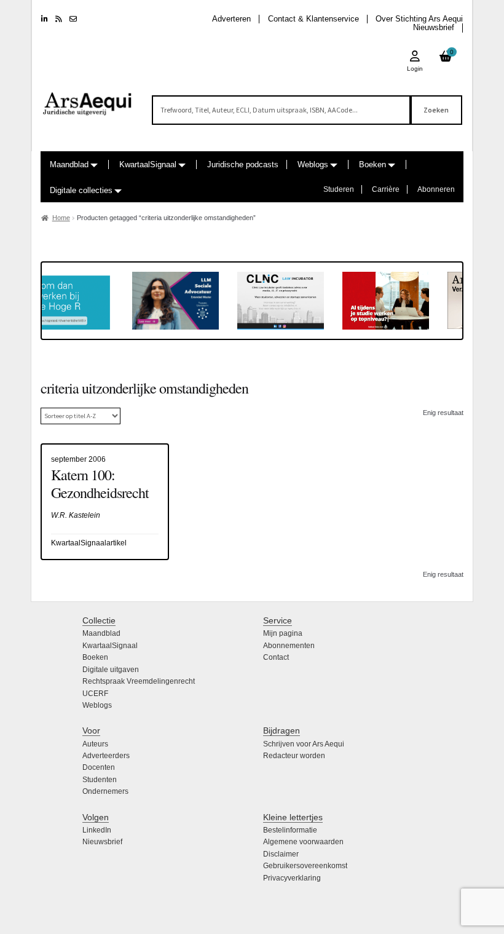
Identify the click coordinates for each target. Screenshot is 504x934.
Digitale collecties (81, 190)
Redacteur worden (294, 755)
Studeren (338, 189)
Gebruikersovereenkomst (305, 865)
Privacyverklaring (292, 878)
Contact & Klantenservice (313, 18)
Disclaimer (281, 854)
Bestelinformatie (290, 830)
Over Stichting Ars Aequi (419, 18)
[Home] (87, 98)
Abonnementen (289, 645)
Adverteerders (106, 755)
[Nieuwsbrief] (73, 19)
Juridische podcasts (242, 164)
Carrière (386, 189)
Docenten (98, 767)
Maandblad (69, 164)
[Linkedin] (44, 19)
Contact (276, 657)
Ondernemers (105, 791)
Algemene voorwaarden (303, 841)
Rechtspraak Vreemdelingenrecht (138, 681)
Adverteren (231, 18)
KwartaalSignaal (147, 164)
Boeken (372, 164)
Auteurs (95, 744)
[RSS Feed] (58, 19)
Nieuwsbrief (433, 27)
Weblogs (312, 164)
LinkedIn (96, 830)
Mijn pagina (282, 633)
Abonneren (436, 189)
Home (61, 217)
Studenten (99, 779)
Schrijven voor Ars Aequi (303, 744)
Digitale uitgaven (110, 669)
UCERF (95, 693)
